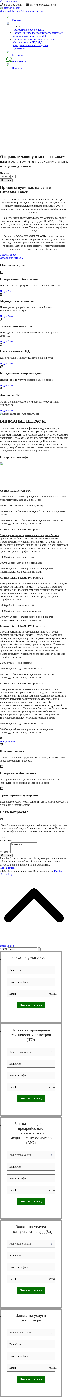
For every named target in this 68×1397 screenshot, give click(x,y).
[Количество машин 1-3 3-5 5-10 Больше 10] (31, 1052)
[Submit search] (39, 949)
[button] (21, 10)
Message (5, 851)
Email (3, 840)
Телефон (5, 176)
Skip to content (8, 1)
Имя (3, 173)
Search (4, 948)
